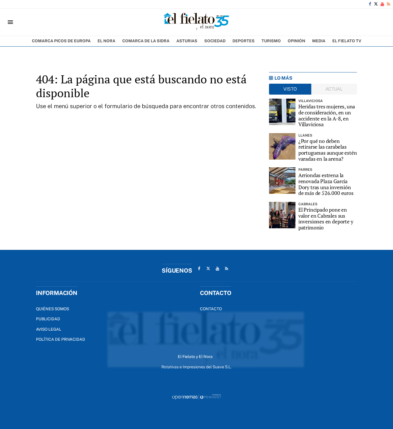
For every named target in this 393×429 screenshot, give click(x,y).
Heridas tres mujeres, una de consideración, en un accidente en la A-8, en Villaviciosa (326, 115)
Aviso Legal (48, 329)
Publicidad (48, 319)
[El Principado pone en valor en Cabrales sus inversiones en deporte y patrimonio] (282, 215)
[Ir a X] (376, 4)
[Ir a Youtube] (382, 4)
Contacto (211, 309)
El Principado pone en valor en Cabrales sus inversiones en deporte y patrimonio (325, 219)
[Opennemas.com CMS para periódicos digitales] (196, 396)
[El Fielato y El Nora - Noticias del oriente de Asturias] (196, 22)
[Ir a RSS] (388, 4)
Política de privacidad (60, 339)
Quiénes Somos (52, 309)
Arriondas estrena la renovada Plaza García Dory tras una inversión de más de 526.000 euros (326, 184)
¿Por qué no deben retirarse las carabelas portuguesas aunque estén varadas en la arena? (327, 150)
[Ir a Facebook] (370, 4)
